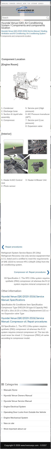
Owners (12, 3)
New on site (9, 423)
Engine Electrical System (15, 406)
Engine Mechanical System (16, 418)
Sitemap (34, 3)
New (24, 3)
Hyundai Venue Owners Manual (18, 395)
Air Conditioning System (36, 33)
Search (40, 3)
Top (28, 3)
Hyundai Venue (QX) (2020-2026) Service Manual (20, 31)
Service (19, 3)
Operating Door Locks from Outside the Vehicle (25, 412)
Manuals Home (10, 390)
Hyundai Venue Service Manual (18, 401)
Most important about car (15, 429)
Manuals (5, 3)
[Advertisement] (25, 47)
